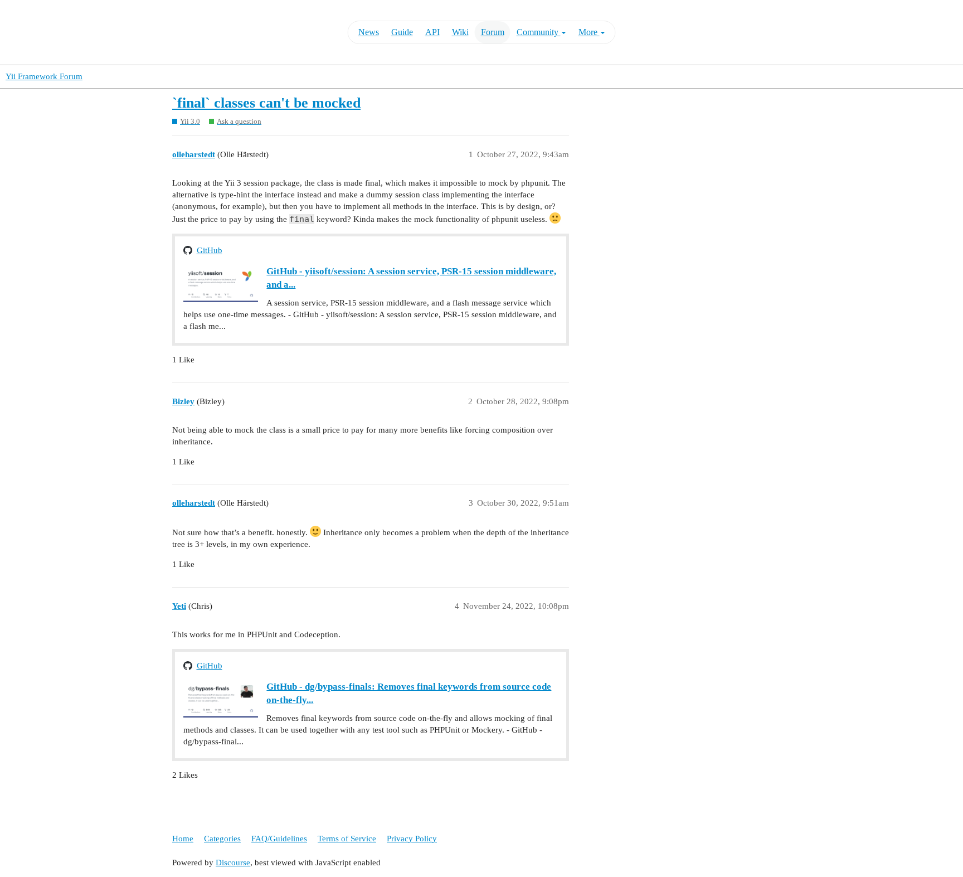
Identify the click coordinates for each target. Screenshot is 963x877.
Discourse (233, 862)
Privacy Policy (412, 838)
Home (182, 838)
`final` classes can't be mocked (266, 103)
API (432, 32)
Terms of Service (347, 838)
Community (539, 32)
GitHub (209, 250)
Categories (222, 838)
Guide (402, 32)
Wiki (460, 32)
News (368, 32)
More (589, 32)
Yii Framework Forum (44, 76)
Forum (492, 32)
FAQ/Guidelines (279, 838)
